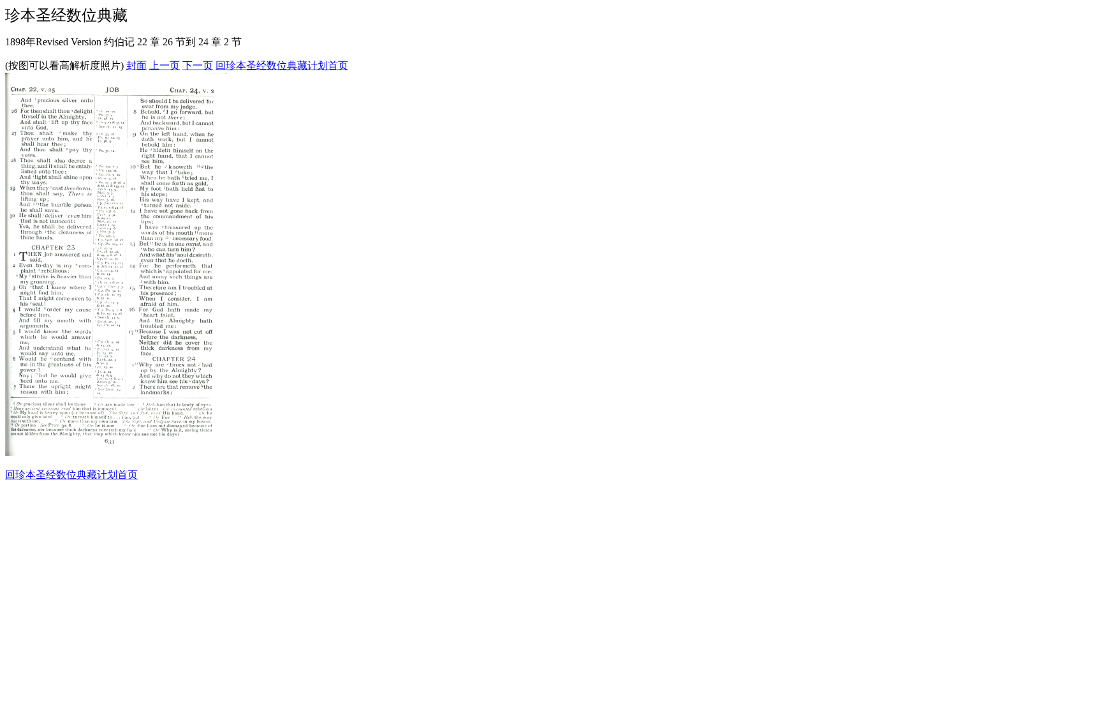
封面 (136, 65)
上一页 (164, 65)
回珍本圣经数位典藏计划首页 (282, 65)
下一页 (197, 65)
